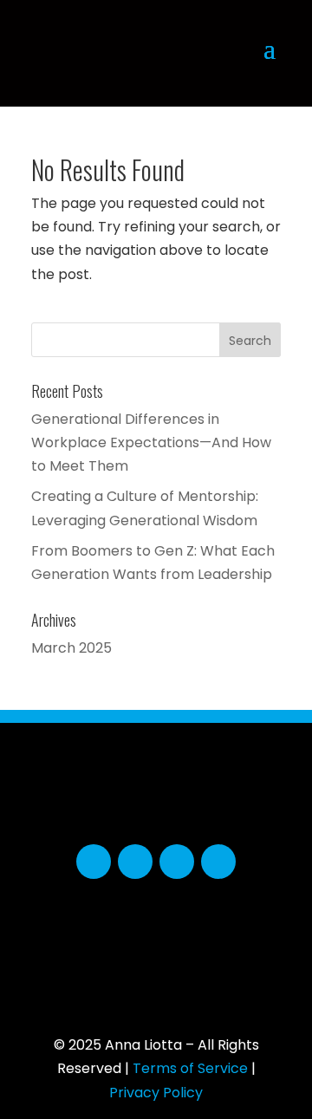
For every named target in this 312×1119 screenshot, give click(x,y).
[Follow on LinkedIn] (176, 861)
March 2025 (71, 648)
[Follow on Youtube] (218, 861)
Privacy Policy (156, 1093)
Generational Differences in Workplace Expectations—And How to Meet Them (151, 442)
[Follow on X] (135, 861)
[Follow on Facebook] (93, 861)
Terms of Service (190, 1068)
